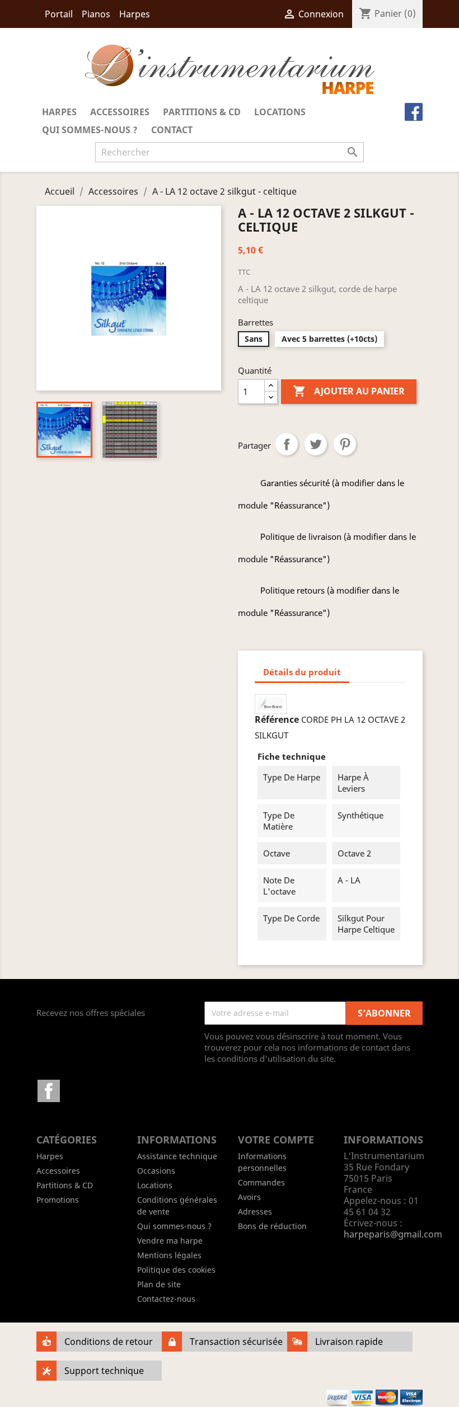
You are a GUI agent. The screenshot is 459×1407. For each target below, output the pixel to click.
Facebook (49, 1091)
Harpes (134, 14)
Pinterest (345, 444)
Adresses (255, 1211)
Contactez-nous (166, 1298)
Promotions (57, 1199)
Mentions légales (169, 1255)
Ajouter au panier (349, 391)
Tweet (316, 444)
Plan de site (159, 1284)
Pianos (96, 14)
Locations (280, 112)
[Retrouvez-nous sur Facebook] (415, 113)
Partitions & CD (202, 112)
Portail (59, 14)
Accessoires (119, 112)
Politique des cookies (176, 1269)
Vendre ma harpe (170, 1240)
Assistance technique (177, 1156)
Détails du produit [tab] (302, 671)
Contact (172, 130)
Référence (277, 719)
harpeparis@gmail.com (393, 1234)
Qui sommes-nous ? (90, 130)
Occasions (156, 1170)
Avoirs (249, 1197)
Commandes (261, 1182)
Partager (286, 444)
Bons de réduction (272, 1226)
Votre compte (276, 1139)
